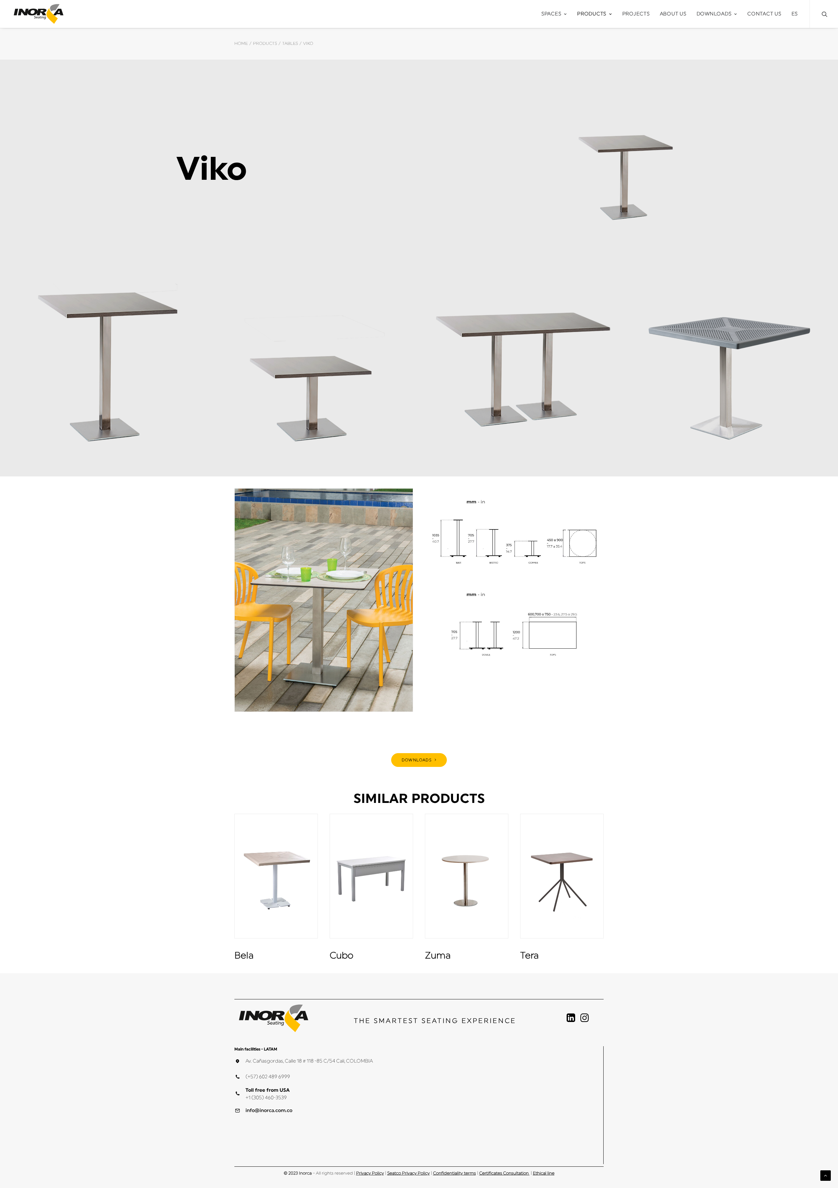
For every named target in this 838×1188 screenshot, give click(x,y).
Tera (529, 955)
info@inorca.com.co (269, 1110)
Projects (636, 13)
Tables (290, 44)
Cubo (342, 955)
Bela (244, 955)
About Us (673, 13)
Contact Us (764, 13)
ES (795, 13)
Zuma (438, 955)
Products (591, 13)
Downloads (714, 13)
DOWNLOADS (417, 760)
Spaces (551, 13)
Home (241, 44)
